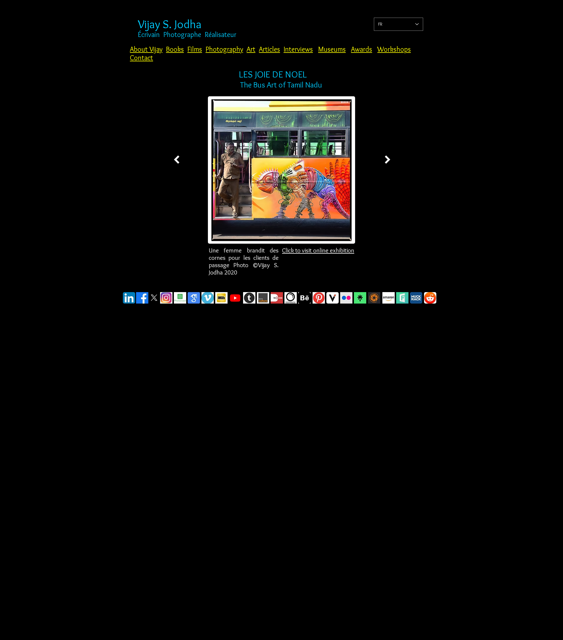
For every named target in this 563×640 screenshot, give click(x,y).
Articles (269, 49)
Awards (361, 49)
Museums (332, 49)
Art (251, 49)
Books (175, 49)
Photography (224, 49)
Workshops (394, 49)
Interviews (298, 49)
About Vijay (146, 49)
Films (194, 49)
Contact (141, 57)
